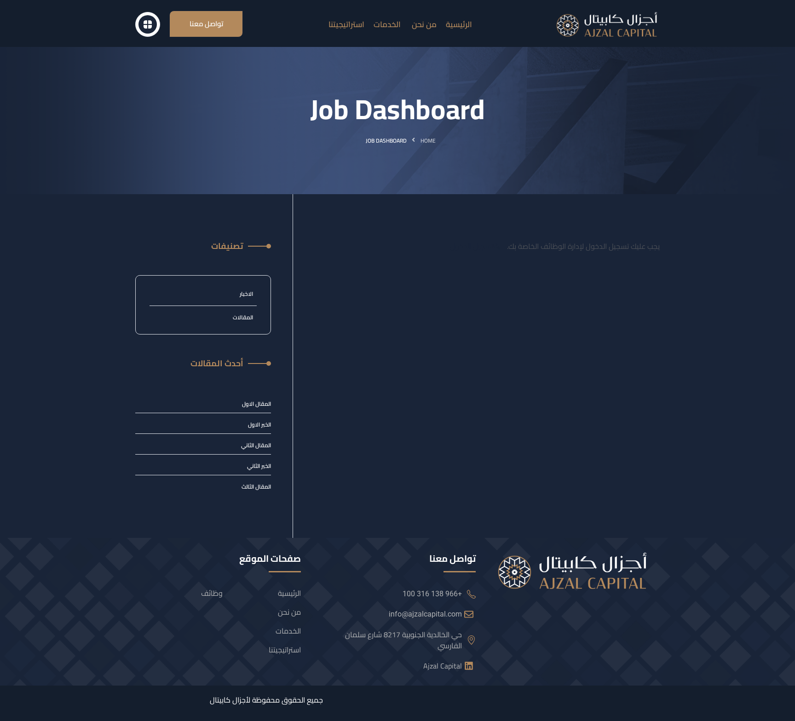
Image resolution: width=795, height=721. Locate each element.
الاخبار (246, 294)
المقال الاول (256, 404)
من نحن (289, 612)
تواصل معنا (206, 23)
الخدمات (288, 631)
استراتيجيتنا (285, 650)
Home (428, 140)
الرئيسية (289, 593)
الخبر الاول (259, 425)
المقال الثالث (256, 487)
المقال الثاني (256, 445)
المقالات (243, 317)
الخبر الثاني (259, 466)
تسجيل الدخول (471, 246)
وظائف (212, 593)
